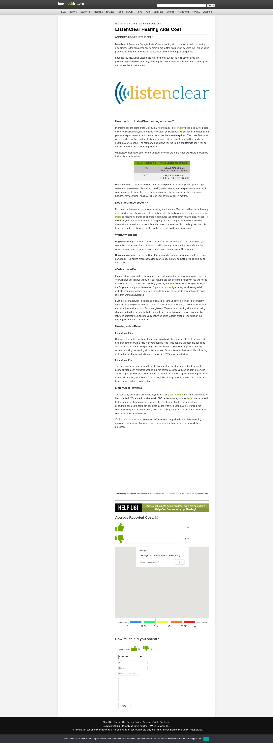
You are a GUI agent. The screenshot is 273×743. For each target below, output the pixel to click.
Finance (110, 12)
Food (120, 12)
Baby (63, 12)
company (180, 128)
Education (85, 12)
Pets (148, 12)
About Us (107, 722)
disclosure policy (190, 494)
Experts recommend (163, 287)
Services (158, 12)
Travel (196, 12)
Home (139, 12)
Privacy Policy (134, 722)
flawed (190, 398)
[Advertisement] (162, 462)
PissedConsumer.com (130, 419)
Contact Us (119, 722)
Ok (206, 738)
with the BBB (176, 394)
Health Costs (121, 23)
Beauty (73, 12)
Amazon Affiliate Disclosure (156, 722)
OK (180, 562)
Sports (170, 12)
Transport (183, 12)
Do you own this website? (149, 562)
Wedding (207, 12)
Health (129, 12)
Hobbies (98, 12)
